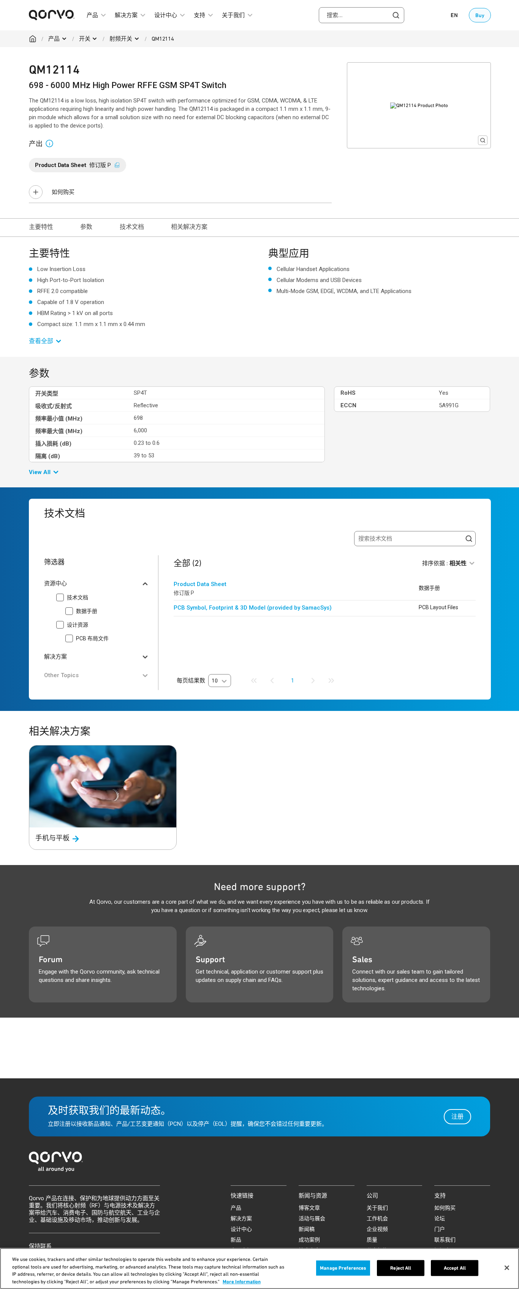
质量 (372, 1240)
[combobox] (361, 15)
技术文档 (132, 226)
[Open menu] (64, 39)
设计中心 (241, 1229)
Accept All (455, 1268)
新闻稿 (307, 1229)
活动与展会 (312, 1218)
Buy (479, 15)
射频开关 (120, 38)
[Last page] (331, 680)
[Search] (469, 538)
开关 (84, 38)
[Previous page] (272, 680)
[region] (259, 1268)
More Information (242, 1281)
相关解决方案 (189, 226)
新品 (236, 1240)
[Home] (32, 39)
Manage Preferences (343, 1268)
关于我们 (377, 1208)
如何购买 (63, 192)
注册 (457, 1116)
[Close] (506, 1267)
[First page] (253, 680)
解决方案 (241, 1218)
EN (454, 15)
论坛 (439, 1218)
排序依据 (444, 563)
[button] (52, 143)
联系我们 (445, 1240)
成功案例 (309, 1240)
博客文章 (309, 1208)
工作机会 (377, 1218)
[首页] (259, 1164)
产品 (54, 38)
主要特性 (41, 226)
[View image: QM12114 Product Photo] (418, 105)
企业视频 (377, 1229)
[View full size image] (482, 140)
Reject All (400, 1268)
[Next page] (313, 680)
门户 (439, 1229)
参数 (86, 226)
